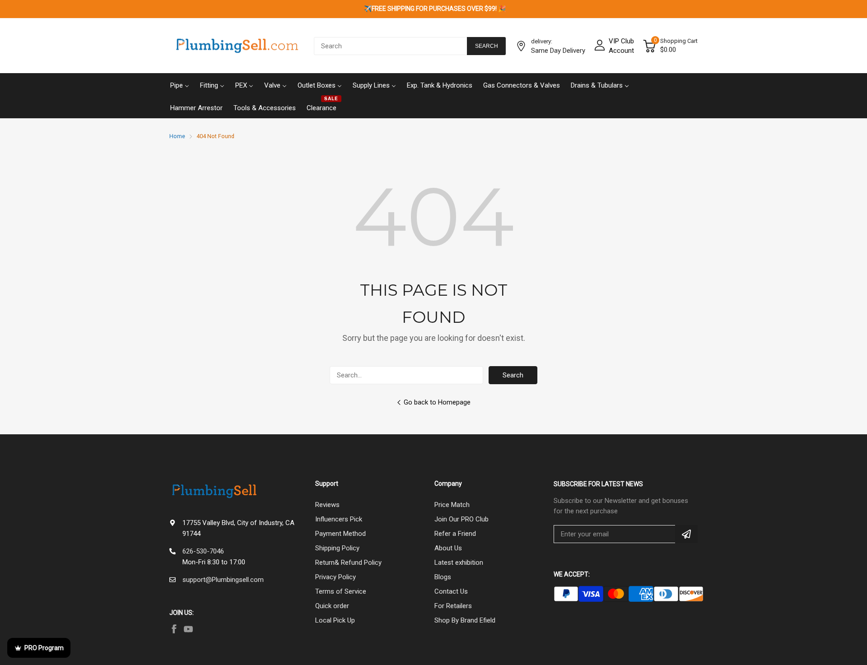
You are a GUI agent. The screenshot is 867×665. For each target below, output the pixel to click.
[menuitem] (179, 84)
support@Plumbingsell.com (223, 580)
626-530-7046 (203, 551)
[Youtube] (188, 628)
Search (513, 375)
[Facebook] (173, 628)
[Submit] (686, 534)
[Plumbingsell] (237, 46)
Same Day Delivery (558, 51)
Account (621, 51)
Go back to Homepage (437, 402)
